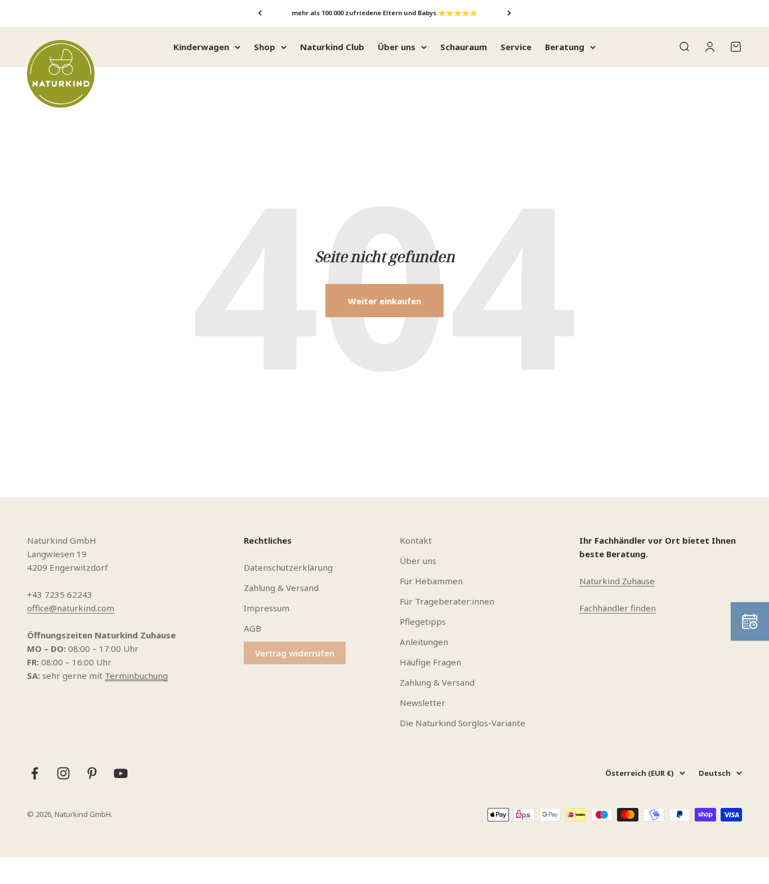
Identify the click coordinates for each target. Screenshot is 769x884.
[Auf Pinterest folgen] (92, 773)
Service (515, 46)
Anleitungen (424, 641)
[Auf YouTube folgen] (120, 773)
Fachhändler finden (617, 608)
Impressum (266, 608)
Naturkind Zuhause (617, 581)
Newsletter (422, 702)
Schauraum (463, 46)
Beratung (564, 46)
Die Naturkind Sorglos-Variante (462, 722)
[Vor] (509, 13)
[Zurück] (260, 13)
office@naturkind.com (70, 608)
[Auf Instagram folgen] (63, 773)
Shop (264, 46)
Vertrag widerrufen (294, 653)
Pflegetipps (423, 621)
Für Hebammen (431, 581)
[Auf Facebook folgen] (34, 773)
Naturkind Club (332, 46)
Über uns (396, 46)
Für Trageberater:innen (447, 601)
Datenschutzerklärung (288, 567)
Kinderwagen (201, 46)
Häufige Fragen (430, 662)
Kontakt (416, 540)
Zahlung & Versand (281, 587)
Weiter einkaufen (384, 300)
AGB (252, 628)
